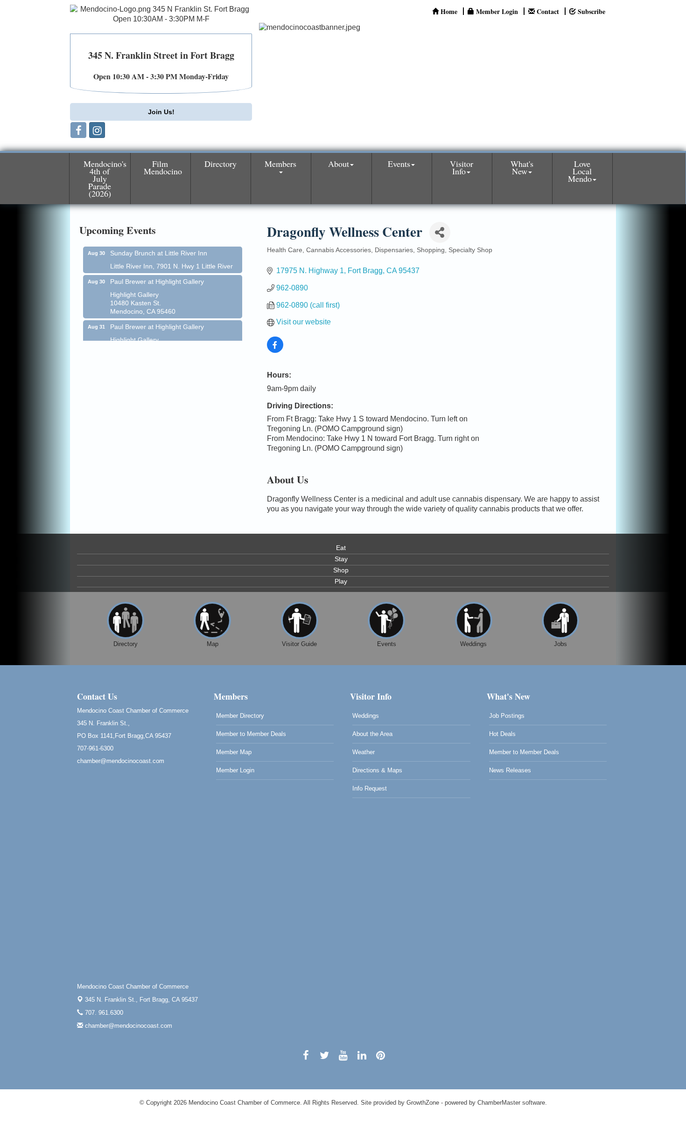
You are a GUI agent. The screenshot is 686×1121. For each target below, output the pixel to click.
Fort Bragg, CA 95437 (141, 999)
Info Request (369, 788)
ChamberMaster (498, 1102)
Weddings (365, 715)
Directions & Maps (377, 770)
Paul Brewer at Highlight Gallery (157, 273)
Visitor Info (461, 167)
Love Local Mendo (580, 171)
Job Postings (507, 715)
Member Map (234, 752)
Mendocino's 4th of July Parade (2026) (105, 178)
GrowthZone (422, 1102)
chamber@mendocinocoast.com (127, 1025)
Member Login (235, 770)
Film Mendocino (163, 167)
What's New (522, 167)
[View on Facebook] (275, 350)
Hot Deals (502, 733)
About (338, 163)
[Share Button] (439, 232)
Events (399, 163)
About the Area (372, 733)
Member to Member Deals (251, 733)
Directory (220, 163)
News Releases (510, 770)
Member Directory (240, 715)
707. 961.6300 (103, 1012)
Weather (363, 752)
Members (280, 163)
